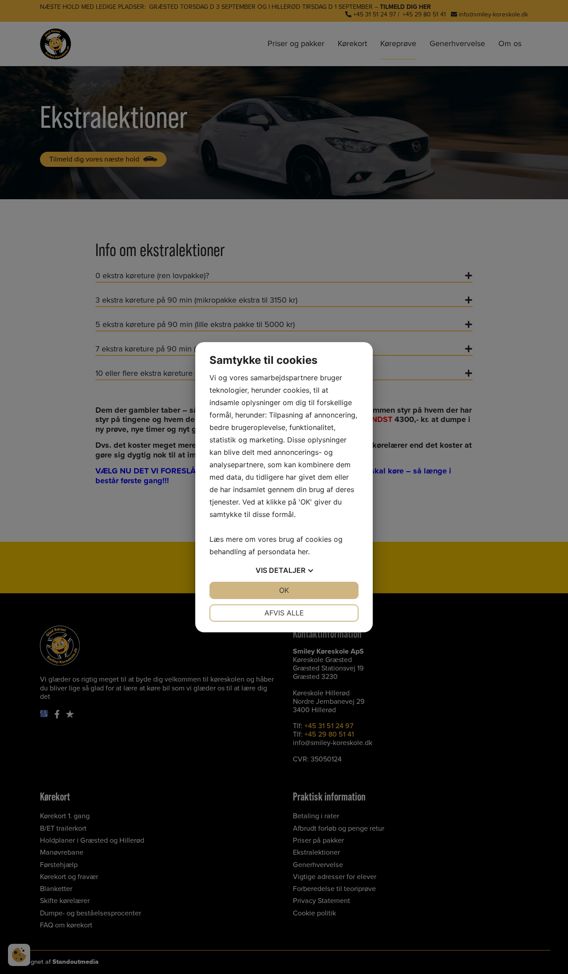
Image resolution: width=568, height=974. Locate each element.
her (303, 551)
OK (284, 590)
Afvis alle (284, 612)
